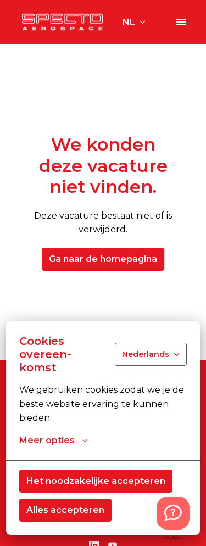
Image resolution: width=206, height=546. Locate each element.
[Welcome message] (173, 513)
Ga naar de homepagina (103, 259)
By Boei (173, 538)
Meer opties (47, 440)
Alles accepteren (65, 510)
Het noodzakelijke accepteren (95, 481)
